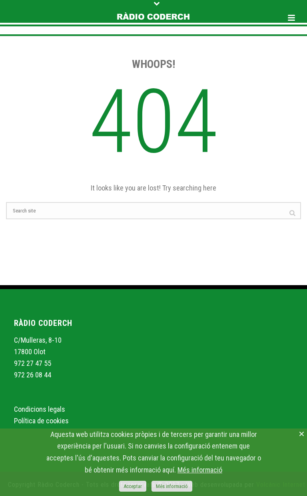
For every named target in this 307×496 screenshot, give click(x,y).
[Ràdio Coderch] (153, 18)
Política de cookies (41, 421)
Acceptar (133, 486)
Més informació (199, 470)
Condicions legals (39, 409)
